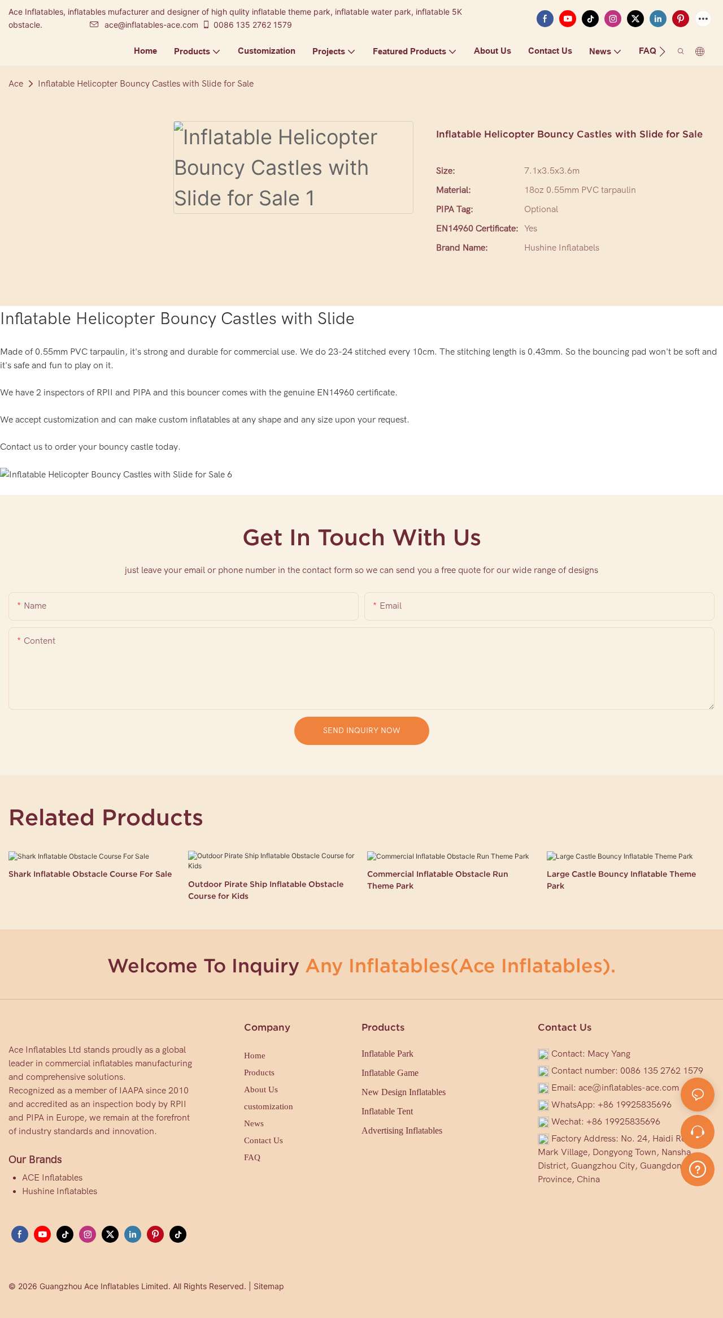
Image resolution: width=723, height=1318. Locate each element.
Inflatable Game (390, 1073)
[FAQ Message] (698, 1167)
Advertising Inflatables (402, 1130)
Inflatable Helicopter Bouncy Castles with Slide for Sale (146, 84)
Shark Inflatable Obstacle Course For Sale (90, 873)
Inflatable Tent (387, 1111)
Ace (15, 84)
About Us (261, 1089)
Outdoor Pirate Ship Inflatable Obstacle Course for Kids (265, 890)
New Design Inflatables (404, 1092)
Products (259, 1072)
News (254, 1123)
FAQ (252, 1157)
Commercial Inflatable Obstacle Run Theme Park (437, 879)
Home (254, 1055)
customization (268, 1106)
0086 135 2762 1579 (253, 24)
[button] (662, 51)
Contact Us (263, 1140)
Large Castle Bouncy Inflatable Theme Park (621, 879)
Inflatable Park (387, 1053)
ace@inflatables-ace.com (151, 24)
